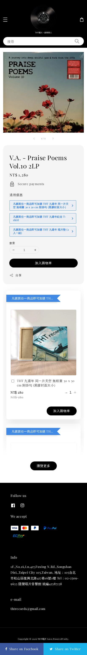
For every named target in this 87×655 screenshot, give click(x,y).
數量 (12, 243)
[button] (5, 19)
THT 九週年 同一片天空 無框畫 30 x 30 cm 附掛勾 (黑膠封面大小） (46, 383)
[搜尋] (77, 41)
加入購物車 (43, 263)
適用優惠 (16, 195)
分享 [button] (18, 275)
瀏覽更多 (43, 466)
